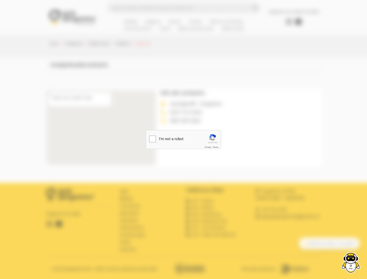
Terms (215, 147)
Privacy (208, 147)
